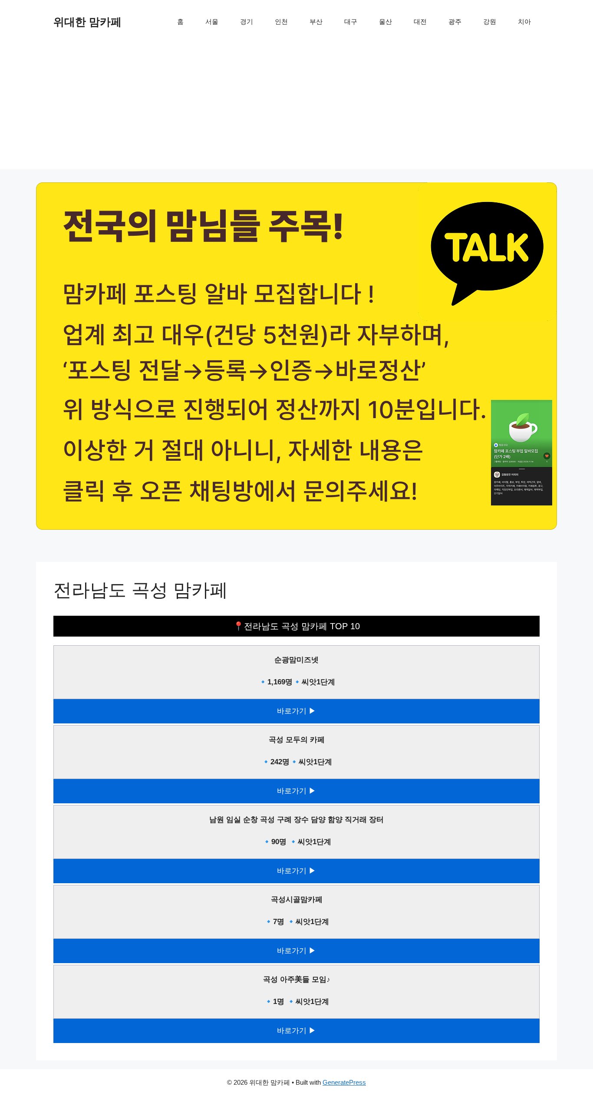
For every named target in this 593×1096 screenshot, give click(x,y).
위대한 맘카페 (87, 22)
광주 (454, 21)
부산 (316, 21)
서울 (211, 21)
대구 (350, 21)
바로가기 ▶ (296, 711)
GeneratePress (344, 1082)
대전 (420, 21)
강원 (489, 21)
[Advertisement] (296, 108)
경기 (246, 21)
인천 (281, 21)
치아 (524, 21)
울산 (385, 21)
